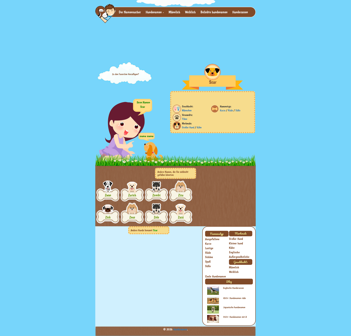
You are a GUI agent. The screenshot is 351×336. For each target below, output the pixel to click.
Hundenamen (180, 329)
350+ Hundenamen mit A (235, 316)
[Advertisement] (161, 39)
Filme (184, 119)
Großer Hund (188, 127)
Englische (234, 252)
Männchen (187, 110)
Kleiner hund (236, 243)
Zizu (180, 195)
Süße (237, 110)
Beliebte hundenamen (213, 12)
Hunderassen (240, 12)
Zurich (132, 195)
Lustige (209, 248)
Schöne (209, 257)
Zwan (108, 195)
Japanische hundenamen (234, 307)
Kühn (199, 127)
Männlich (174, 12)
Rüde (230, 110)
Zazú (181, 217)
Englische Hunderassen (233, 288)
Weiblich (190, 12)
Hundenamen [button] (154, 12)
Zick (108, 217)
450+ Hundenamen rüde (234, 298)
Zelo (156, 217)
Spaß (208, 261)
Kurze (222, 110)
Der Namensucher (130, 12)
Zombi (156, 195)
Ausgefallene (212, 239)
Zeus (132, 217)
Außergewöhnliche (239, 257)
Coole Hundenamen (215, 276)
